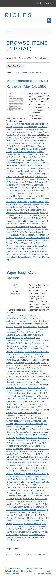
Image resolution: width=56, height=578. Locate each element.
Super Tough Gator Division (24, 510)
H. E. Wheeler (31, 385)
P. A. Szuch (18, 204)
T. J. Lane (30, 515)
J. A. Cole (42, 390)
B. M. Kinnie (43, 327)
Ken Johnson (23, 190)
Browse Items (27, 571)
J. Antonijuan (38, 174)
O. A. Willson (11, 451)
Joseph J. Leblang (36, 188)
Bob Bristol (25, 124)
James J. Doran (32, 185)
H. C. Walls (32, 165)
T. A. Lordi (30, 238)
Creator (24, 72)
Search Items (40, 58)
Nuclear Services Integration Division (22, 199)
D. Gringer (10, 343)
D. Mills (9, 349)
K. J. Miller (22, 429)
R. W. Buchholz (22, 226)
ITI (39, 171)
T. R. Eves (41, 518)
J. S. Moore (19, 182)
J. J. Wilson (39, 407)
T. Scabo (18, 521)
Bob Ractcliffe (36, 124)
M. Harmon (24, 443)
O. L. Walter (11, 202)
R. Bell (19, 468)
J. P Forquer (11, 413)
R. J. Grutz (44, 482)
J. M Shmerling (22, 410)
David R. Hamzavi (32, 351)
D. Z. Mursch (19, 351)
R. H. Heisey (18, 221)
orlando (9, 204)
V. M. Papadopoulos (32, 524)
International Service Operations (23, 171)
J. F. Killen (41, 399)
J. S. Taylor (29, 182)
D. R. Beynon (22, 138)
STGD (9, 510)
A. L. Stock (31, 321)
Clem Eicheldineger (14, 129)
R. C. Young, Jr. (33, 471)
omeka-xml (36, 554)
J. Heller (41, 404)
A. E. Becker (34, 318)
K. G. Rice (34, 426)
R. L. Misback (12, 490)
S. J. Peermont (21, 504)
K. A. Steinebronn (35, 424)
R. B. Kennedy (36, 465)
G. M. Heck (27, 376)
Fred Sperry (18, 154)
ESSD (43, 149)
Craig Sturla (18, 135)
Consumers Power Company (29, 132)
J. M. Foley (33, 410)
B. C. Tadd (18, 327)
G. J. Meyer (23, 157)
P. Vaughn (22, 462)
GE (28, 160)
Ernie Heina (35, 149)
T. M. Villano (30, 518)
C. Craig (29, 329)
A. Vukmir (16, 124)
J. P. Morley (32, 413)
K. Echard (25, 426)
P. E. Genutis (28, 454)
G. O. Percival (35, 157)
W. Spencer (31, 251)
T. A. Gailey (41, 510)
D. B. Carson (29, 338)
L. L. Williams (19, 193)
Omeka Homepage (34, 568)
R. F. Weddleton (37, 476)
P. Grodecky (32, 457)
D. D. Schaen (23, 340)
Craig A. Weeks (32, 335)
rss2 (44, 554)
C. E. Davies (39, 329)
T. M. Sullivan (18, 518)
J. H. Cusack (31, 404)
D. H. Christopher (23, 343)
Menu (8, 31)
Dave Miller (11, 140)
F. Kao (43, 363)
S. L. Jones (33, 504)
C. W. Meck (20, 335)
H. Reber (10, 388)
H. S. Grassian (21, 388)
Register (49, 3)
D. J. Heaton (20, 346)
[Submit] (49, 20)
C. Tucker (31, 332)
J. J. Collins (17, 407)
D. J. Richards (30, 135)
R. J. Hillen (11, 485)
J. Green (21, 404)
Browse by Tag (25, 58)
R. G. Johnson (25, 218)
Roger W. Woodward (36, 235)
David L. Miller (23, 140)
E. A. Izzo (45, 351)
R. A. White (32, 215)
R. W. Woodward (13, 501)
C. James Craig (30, 127)
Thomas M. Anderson (21, 246)
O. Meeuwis (22, 202)
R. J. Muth (28, 221)
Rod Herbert (30, 232)
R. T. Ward (44, 496)
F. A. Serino (42, 360)
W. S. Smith (16, 537)
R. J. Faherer (23, 482)
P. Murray (33, 460)
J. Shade (19, 418)
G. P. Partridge (39, 376)
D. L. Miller (41, 135)
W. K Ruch (24, 535)
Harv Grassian (21, 168)
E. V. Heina (18, 360)
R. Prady (24, 493)
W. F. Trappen (20, 532)
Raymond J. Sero (23, 229)
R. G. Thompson (18, 479)
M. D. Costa (31, 440)
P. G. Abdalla (21, 457)
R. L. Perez (23, 490)
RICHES (19, 15)
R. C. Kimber (37, 468)
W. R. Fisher (34, 535)
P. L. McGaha (11, 460)
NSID (41, 196)
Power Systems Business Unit (26, 213)
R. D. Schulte (19, 474)
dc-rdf (14, 554)
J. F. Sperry (39, 177)
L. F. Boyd (19, 435)
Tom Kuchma (36, 246)
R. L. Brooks (20, 487)
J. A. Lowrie (31, 393)
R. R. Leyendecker (37, 493)
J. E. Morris (29, 177)
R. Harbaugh (41, 479)
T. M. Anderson (31, 240)
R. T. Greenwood (33, 224)
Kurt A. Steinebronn (38, 190)
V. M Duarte (18, 524)
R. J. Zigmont (33, 485)
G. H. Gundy (18, 374)
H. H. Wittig (42, 385)
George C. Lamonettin (15, 382)
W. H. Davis (32, 532)
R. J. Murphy (21, 485)
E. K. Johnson (19, 146)
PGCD (16, 210)
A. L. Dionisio (20, 321)
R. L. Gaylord (31, 487)
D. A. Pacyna (17, 338)
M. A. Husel (20, 438)
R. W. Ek (18, 499)
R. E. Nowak (24, 476)
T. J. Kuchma (18, 240)
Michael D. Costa (31, 449)
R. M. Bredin (34, 490)
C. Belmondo (19, 329)
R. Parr (17, 493)
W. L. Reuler (21, 251)
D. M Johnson (42, 346)
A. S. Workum (24, 324)
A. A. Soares (31, 315)
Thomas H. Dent (28, 243)
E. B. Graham (12, 354)
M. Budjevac (20, 440)
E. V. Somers (31, 146)
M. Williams (18, 449)
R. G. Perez (36, 218)
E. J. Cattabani (36, 354)
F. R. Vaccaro (34, 365)
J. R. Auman (21, 415)
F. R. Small (23, 365)
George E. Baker (31, 163)
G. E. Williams (12, 157)
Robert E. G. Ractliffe (15, 232)
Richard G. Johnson (40, 229)
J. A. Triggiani (20, 174)
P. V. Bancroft (11, 462)
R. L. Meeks (43, 487)
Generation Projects (14, 163)
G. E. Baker (28, 154)
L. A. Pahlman (30, 432)
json (29, 554)
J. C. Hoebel (18, 177)
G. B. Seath (31, 368)
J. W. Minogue (24, 421)
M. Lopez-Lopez (31, 196)
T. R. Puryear (43, 240)
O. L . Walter (44, 199)
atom (8, 554)
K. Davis (16, 426)
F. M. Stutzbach (19, 152)
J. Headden (19, 179)
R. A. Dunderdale (35, 462)
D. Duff (33, 340)
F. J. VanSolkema (32, 363)
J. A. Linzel (21, 393)
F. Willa (44, 365)
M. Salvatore (22, 446)
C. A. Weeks (18, 127)
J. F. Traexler (34, 401)
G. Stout (20, 379)
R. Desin (29, 474)
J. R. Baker (31, 415)
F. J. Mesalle (19, 363)
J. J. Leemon (30, 179)
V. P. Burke (36, 249)
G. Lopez (18, 376)
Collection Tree (11, 571)
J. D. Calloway (19, 399)
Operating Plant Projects (38, 202)
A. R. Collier (41, 321)
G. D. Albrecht (22, 371)
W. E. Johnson (21, 529)
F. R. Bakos (31, 152)
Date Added (34, 72)
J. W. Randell (36, 421)
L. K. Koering (39, 435)
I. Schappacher (31, 390)
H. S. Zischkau (34, 388)
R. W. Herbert (35, 226)
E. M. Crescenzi (32, 357)
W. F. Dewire (33, 529)
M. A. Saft (10, 440)
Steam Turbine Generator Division (32, 507)
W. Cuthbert (16, 526)
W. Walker (26, 537)
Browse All (11, 58)
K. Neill (41, 429)
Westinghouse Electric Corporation (21, 254)
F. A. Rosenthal (30, 360)
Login (39, 3)
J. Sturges (28, 418)
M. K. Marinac (35, 443)
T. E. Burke (31, 512)
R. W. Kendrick (41, 499)
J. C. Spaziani (29, 396)
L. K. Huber (28, 435)
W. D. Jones (27, 526)
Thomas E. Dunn (13, 243)
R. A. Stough (22, 215)
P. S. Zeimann (43, 460)
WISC (11, 260)
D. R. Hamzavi (20, 349)
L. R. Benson (31, 193)
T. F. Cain (41, 512)
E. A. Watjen (35, 143)
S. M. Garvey (11, 507)
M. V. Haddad (34, 446)
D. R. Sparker (32, 349)
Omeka (48, 574)
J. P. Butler (22, 413)
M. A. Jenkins (31, 438)
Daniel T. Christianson (38, 138)
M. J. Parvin (18, 196)
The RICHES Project (13, 568)
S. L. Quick (43, 504)
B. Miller (9, 329)
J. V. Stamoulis (40, 418)
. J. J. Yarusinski (18, 315)
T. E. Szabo (40, 238)
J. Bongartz (18, 396)
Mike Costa (44, 449)
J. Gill (14, 404)
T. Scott (26, 521)
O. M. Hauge (34, 451)
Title (17, 72)
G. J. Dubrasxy (30, 374)
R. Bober (42, 215)
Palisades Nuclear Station (24, 207)
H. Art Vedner (18, 385)
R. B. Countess (23, 465)
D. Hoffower (37, 343)
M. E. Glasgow (12, 443)
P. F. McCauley (40, 454)
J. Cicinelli (40, 396)
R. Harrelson (11, 482)
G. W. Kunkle (42, 379)
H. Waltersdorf (18, 390)
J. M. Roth (41, 179)
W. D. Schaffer (39, 526)
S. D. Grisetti (38, 501)
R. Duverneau (40, 474)
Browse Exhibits (12, 574)
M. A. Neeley (43, 438)
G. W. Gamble (20, 160)
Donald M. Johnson (20, 143)
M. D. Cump (42, 440)
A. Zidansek (36, 324)
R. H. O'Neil (30, 479)
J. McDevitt (43, 410)
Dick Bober (34, 140)
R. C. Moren (21, 471)
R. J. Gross (34, 482)
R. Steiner (20, 496)
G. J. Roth (42, 374)
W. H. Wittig (42, 532)
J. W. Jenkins (19, 185)
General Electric (37, 160)
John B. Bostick (20, 188)
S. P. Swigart (20, 238)
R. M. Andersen (19, 224)
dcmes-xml (21, 554)
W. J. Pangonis (12, 535)
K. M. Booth (32, 429)
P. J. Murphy (43, 457)
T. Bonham (21, 512)
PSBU (42, 213)
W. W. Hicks (42, 251)
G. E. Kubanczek (41, 154)
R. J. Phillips (39, 221)
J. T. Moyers (40, 182)
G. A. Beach (21, 368)
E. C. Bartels (24, 354)
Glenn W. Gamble (19, 165)
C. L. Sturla (42, 127)
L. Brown (40, 432)
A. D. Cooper (22, 318)
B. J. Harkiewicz (30, 327)
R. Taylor (10, 499)
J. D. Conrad (31, 399)
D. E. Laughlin (43, 340)
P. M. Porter (23, 460)
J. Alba (30, 174)
